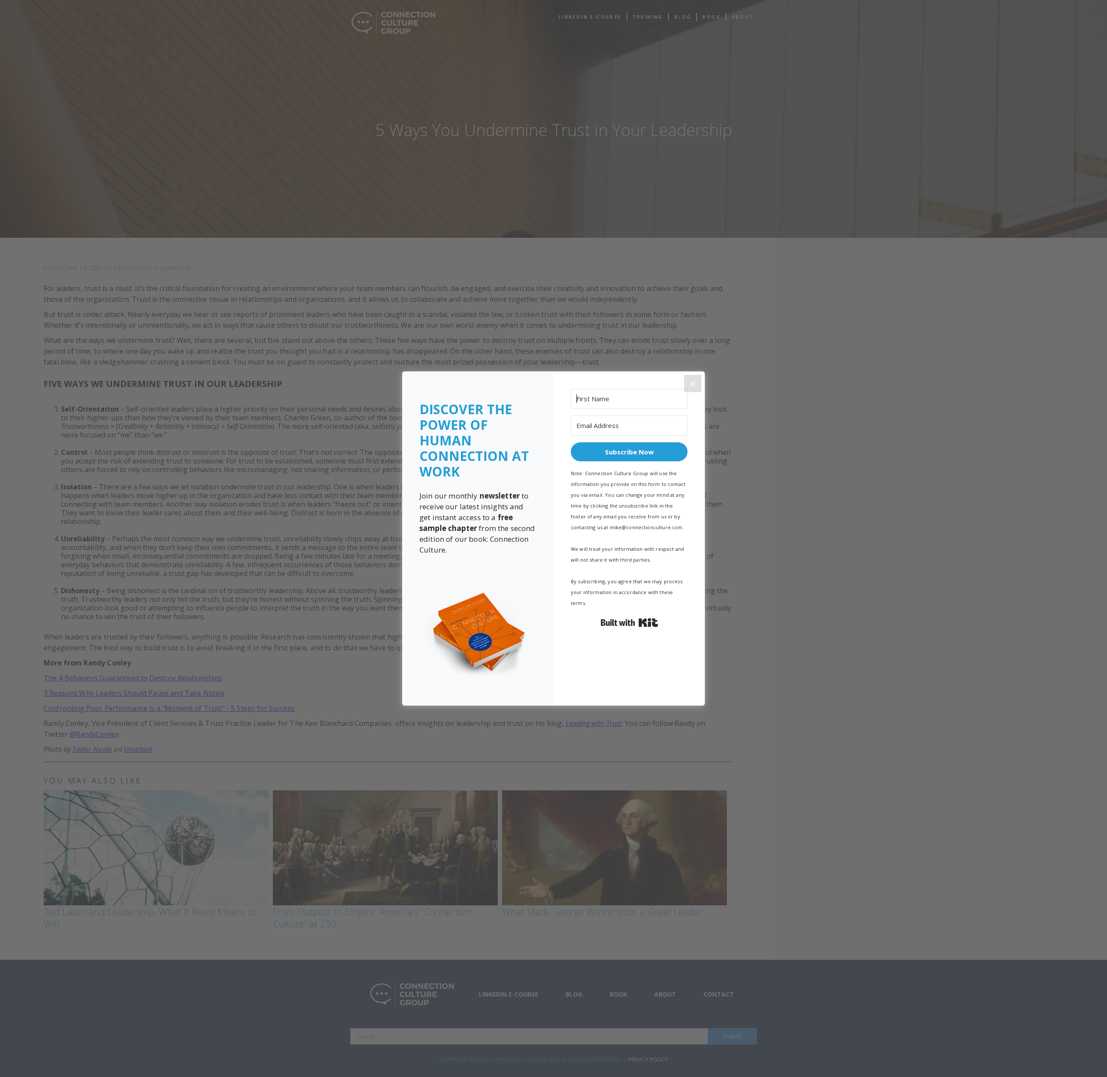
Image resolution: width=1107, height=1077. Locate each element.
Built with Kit (629, 622)
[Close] (692, 383)
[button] (477, 633)
